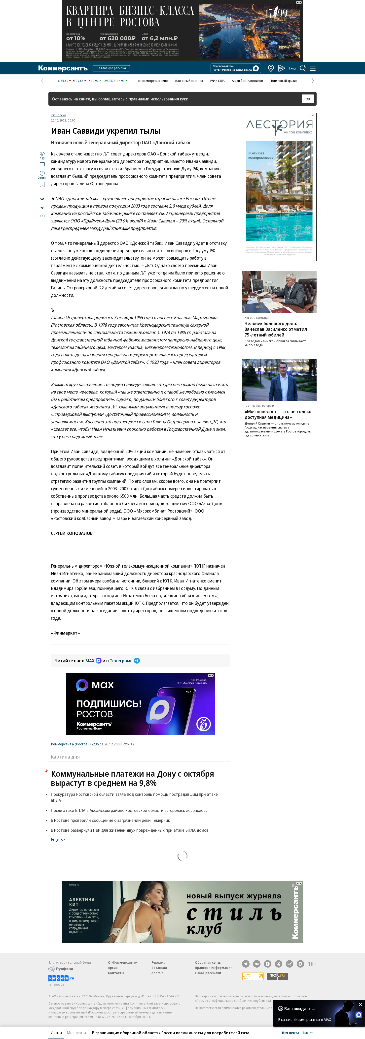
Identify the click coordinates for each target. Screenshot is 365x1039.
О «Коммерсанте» (123, 962)
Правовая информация (213, 967)
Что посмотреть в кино (151, 80)
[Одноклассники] (278, 964)
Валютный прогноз (189, 80)
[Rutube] (289, 964)
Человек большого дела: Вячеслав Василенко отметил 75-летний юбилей (276, 329)
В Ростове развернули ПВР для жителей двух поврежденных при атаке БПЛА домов (130, 830)
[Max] (300, 964)
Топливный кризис (283, 80)
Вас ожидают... (299, 1008)
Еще (55, 839)
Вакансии (159, 967)
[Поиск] (303, 68)
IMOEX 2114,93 (114, 80)
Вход (292, 68)
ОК (308, 98)
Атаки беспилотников (247, 80)
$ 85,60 (63, 80)
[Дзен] (267, 964)
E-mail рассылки (208, 973)
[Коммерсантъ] (63, 68)
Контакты (116, 973)
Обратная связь (208, 962)
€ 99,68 (78, 80)
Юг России (58, 115)
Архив (112, 967)
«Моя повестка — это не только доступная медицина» (278, 414)
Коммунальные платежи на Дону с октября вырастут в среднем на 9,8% (132, 778)
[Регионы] (271, 68)
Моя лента (76, 1032)
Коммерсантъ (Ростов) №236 (75, 743)
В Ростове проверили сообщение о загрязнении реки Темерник (110, 820)
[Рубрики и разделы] (313, 68)
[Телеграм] (246, 964)
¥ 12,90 (93, 80)
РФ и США (217, 80)
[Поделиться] (42, 199)
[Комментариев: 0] (42, 164)
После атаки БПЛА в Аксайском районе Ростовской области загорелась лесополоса (129, 810)
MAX (89, 661)
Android (157, 973)
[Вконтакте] (256, 964)
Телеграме (121, 661)
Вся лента (290, 1032)
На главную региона (111, 68)
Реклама (158, 962)
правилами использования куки (158, 99)
